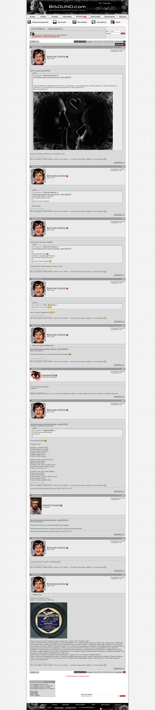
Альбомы (55, 16)
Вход (100, 3)
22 (107, 41)
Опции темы (119, 44)
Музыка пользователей (40, 22)
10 (95, 41)
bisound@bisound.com (88, 707)
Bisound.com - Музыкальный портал (45, 35)
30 (109, 41)
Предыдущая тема (72, 676)
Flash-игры (122, 16)
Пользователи (101, 22)
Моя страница (82, 22)
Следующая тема (83, 676)
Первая (89, 41)
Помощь (124, 12)
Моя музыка (62, 22)
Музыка (32, 16)
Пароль (108, 33)
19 (100, 41)
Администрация (58, 707)
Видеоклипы (67, 16)
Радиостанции (95, 16)
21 (105, 41)
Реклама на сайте (40, 707)
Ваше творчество (62, 35)
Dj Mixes (43, 16)
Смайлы (32, 692)
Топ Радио (79, 16)
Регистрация (106, 3)
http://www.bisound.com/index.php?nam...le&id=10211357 (52, 77)
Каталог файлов (80, 704)
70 (112, 41)
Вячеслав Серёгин (56, 56)
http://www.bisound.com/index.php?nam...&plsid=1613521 (49, 424)
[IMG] (31, 694)
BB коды (32, 691)
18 (97, 41)
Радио (93, 704)
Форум (118, 22)
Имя (107, 31)
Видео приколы (110, 16)
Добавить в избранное (120, 13)
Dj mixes (44, 704)
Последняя (119, 41)
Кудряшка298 (48, 375)
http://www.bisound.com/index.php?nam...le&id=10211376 (49, 349)
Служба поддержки (70, 707)
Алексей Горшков (51, 505)
